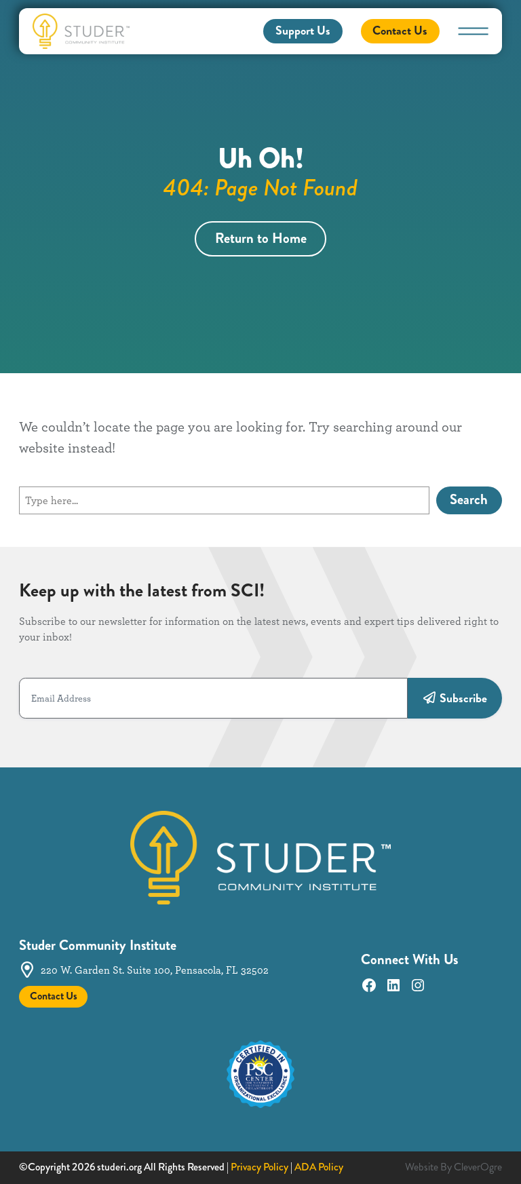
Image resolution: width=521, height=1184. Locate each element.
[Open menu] (473, 31)
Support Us (302, 30)
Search (469, 500)
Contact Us (399, 30)
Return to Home (261, 238)
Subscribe (463, 698)
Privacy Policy (259, 1167)
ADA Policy (318, 1167)
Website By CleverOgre (453, 1167)
